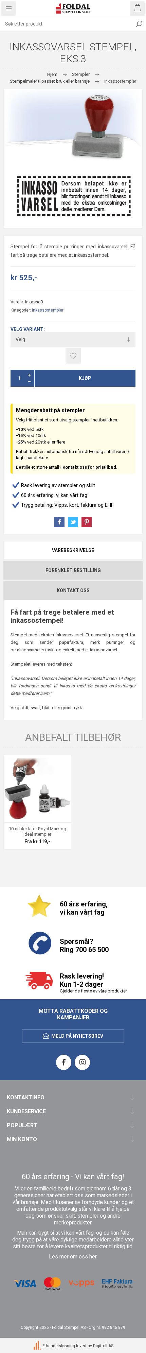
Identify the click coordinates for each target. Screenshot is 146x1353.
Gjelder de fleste (76, 990)
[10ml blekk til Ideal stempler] (37, 788)
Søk (139, 24)
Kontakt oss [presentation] (73, 590)
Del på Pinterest (86, 522)
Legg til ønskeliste (73, 356)
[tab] (73, 550)
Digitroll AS (103, 1346)
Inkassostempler (47, 310)
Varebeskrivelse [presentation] (73, 550)
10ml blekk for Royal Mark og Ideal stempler (37, 831)
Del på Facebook (59, 522)
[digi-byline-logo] (37, 1346)
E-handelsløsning (58, 1346)
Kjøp (85, 378)
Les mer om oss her (72, 1257)
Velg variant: (28, 329)
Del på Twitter (73, 522)
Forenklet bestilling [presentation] (73, 570)
